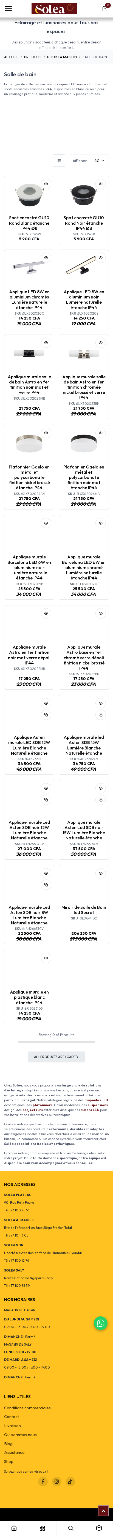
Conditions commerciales (27, 1407)
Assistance (14, 1452)
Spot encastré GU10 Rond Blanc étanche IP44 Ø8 (29, 223)
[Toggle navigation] (8, 9)
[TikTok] (70, 1481)
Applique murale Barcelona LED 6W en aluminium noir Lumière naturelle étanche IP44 (29, 567)
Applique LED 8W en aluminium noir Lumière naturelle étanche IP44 (84, 299)
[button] (46, 184)
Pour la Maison (62, 57)
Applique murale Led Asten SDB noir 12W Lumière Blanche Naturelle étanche (29, 830)
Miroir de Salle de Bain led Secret (83, 909)
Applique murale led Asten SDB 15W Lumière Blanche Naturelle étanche (84, 745)
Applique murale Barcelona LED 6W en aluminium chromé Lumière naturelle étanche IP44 (84, 567)
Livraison (12, 1425)
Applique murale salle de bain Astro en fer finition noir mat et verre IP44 (29, 384)
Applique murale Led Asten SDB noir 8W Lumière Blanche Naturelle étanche (29, 915)
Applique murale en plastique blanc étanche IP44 (29, 997)
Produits (32, 57)
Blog (8, 1443)
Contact (11, 1416)
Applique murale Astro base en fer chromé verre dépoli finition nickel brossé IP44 (83, 657)
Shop (8, 1461)
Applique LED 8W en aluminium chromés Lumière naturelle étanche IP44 (29, 299)
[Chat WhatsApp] (101, 1323)
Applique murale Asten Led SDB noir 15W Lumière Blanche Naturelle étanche (84, 830)
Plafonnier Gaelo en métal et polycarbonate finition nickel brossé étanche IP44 (29, 477)
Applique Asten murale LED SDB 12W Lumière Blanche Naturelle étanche (29, 745)
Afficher (80, 160)
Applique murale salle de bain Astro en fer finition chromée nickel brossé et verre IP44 (84, 387)
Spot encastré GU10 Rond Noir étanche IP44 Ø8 (84, 223)
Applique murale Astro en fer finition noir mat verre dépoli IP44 (29, 655)
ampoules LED (96, 1100)
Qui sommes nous (20, 1434)
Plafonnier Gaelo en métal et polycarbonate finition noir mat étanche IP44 (83, 477)
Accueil (11, 57)
